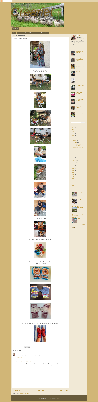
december (75, 136)
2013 (73, 180)
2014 (73, 178)
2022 (73, 135)
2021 (73, 165)
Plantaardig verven (80, 85)
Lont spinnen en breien (78, 150)
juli (74, 153)
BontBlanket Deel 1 (76, 215)
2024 (73, 131)
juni (74, 155)
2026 (73, 127)
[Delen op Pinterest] (29, 347)
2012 (73, 182)
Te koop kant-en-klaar (22, 32)
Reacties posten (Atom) (24, 393)
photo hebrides (75, 206)
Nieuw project (80, 192)
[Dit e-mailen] (24, 347)
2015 (73, 176)
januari (74, 162)
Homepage (15, 28)
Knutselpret (74, 217)
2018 (73, 170)
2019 (73, 168)
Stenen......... (80, 218)
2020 (73, 166)
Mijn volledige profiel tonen (76, 45)
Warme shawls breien (77, 149)
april (74, 157)
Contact (37, 32)
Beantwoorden (19, 357)
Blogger (58, 398)
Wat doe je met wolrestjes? (79, 52)
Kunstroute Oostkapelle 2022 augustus (78, 145)
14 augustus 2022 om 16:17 (34, 353)
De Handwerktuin (76, 191)
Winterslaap (79, 199)
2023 (73, 133)
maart (74, 158)
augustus (75, 142)
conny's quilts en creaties (22, 353)
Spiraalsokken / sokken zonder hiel (80, 65)
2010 (73, 185)
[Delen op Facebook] (28, 347)
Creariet (32, 11)
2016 (73, 174)
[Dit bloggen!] (26, 347)
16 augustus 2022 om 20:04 (27, 361)
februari (75, 160)
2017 (73, 172)
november (75, 138)
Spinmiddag (78, 71)
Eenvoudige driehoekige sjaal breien (79, 59)
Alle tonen (83, 224)
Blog (14, 32)
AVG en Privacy (44, 32)
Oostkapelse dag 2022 (78, 147)
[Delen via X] (27, 347)
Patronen (31, 32)
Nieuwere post (17, 390)
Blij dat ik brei (75, 198)
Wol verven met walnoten (79, 107)
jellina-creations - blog (77, 214)
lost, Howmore (80, 207)
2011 (73, 183)
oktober (75, 140)
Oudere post (64, 390)
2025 (73, 129)
